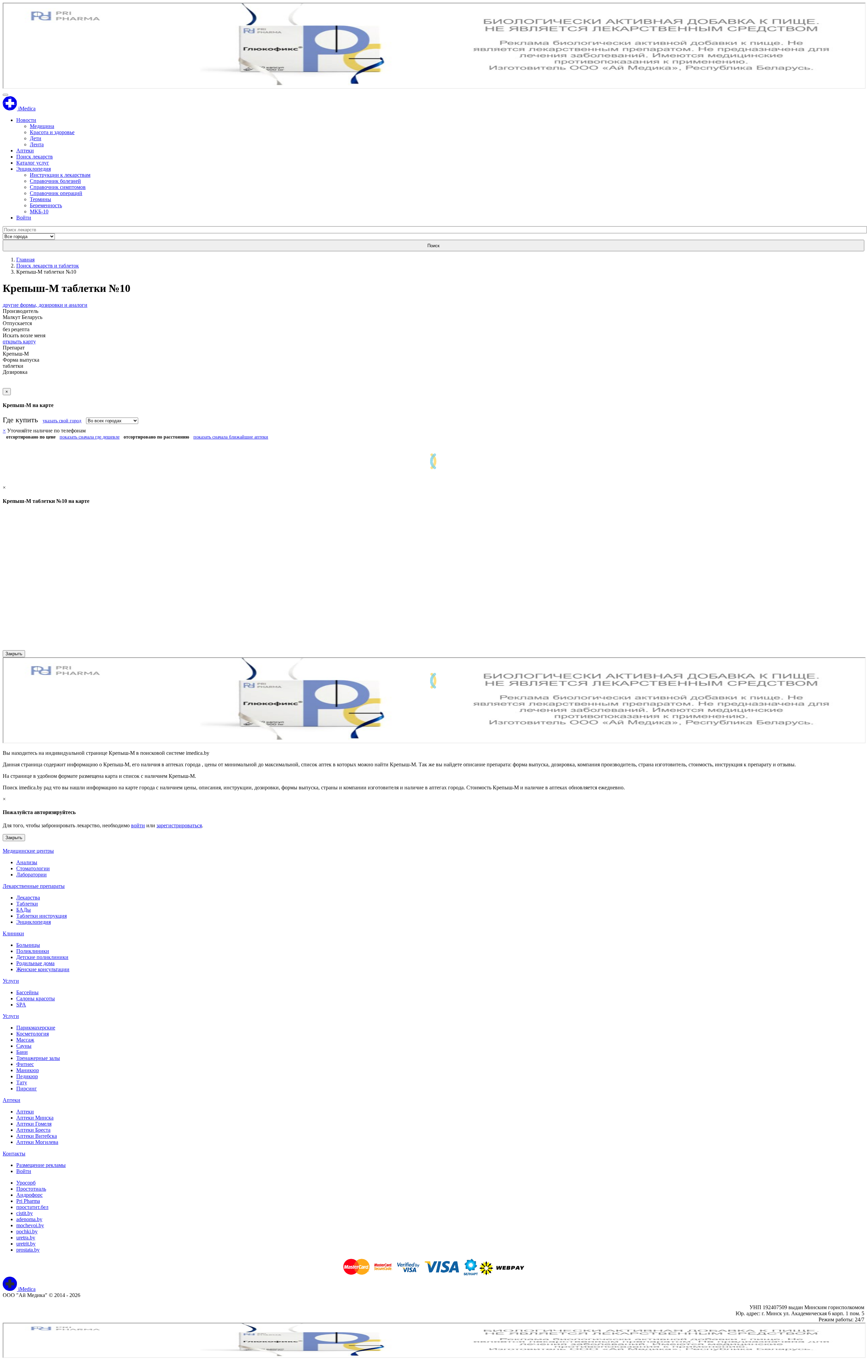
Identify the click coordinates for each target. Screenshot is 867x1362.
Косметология (32, 1034)
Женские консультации (42, 969)
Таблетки (27, 904)
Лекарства (28, 897)
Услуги (11, 981)
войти (138, 825)
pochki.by (27, 1231)
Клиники (13, 933)
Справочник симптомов (58, 187)
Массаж (25, 1040)
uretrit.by (26, 1244)
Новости (26, 120)
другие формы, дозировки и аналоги (45, 305)
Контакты (14, 1153)
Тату (21, 1082)
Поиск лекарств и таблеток (47, 266)
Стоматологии (33, 868)
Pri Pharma (28, 1201)
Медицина (42, 126)
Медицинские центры (28, 851)
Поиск (433, 245)
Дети (35, 138)
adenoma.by (29, 1219)
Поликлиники (32, 951)
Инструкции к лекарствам (60, 175)
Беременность (46, 205)
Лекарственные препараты (34, 886)
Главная (25, 259)
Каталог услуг (32, 163)
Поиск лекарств (34, 156)
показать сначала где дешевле (90, 437)
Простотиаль (31, 1189)
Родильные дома (35, 963)
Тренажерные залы (38, 1058)
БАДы (23, 910)
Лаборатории (31, 874)
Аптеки (25, 150)
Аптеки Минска (35, 1118)
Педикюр (27, 1076)
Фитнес (25, 1064)
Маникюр (27, 1070)
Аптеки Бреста (33, 1130)
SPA (21, 1004)
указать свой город (62, 420)
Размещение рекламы (41, 1165)
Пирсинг (26, 1088)
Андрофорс (29, 1195)
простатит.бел (32, 1207)
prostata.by (28, 1250)
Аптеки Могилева (37, 1142)
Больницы (28, 945)
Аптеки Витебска (36, 1136)
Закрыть (13, 653)
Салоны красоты (35, 998)
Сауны (23, 1046)
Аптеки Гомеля (33, 1124)
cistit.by (24, 1213)
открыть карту (19, 341)
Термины (40, 199)
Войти (23, 217)
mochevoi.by (30, 1225)
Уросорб (26, 1183)
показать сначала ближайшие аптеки (230, 437)
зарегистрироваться (179, 825)
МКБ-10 (39, 211)
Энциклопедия (33, 169)
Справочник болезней (55, 181)
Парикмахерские (35, 1027)
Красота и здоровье (52, 132)
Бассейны (27, 992)
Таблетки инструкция (41, 916)
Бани (22, 1052)
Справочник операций (56, 193)
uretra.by (25, 1237)
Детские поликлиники (42, 957)
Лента (37, 144)
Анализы (26, 862)
